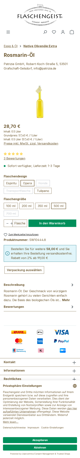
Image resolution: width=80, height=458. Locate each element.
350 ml (42, 206)
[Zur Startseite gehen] (40, 14)
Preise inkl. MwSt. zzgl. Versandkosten (31, 143)
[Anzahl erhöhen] (10, 223)
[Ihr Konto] (62, 32)
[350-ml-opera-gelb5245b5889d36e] (40, 99)
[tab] (39, 292)
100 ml (10, 206)
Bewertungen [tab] (14, 307)
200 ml (26, 206)
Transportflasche (19, 191)
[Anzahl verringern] (6, 223)
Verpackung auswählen (24, 270)
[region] (40, 99)
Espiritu (11, 183)
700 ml (12, 214)
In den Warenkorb (52, 223)
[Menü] (8, 32)
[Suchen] (45, 32)
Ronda (44, 183)
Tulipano (43, 191)
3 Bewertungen (14, 158)
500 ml (58, 206)
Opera (27, 183)
